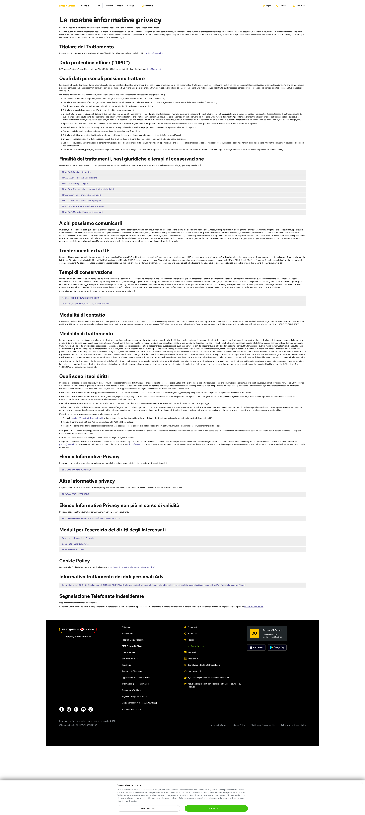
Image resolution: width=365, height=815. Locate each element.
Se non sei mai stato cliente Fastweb (78, 538)
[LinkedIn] (76, 709)
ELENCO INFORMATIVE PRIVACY (76, 470)
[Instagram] (69, 709)
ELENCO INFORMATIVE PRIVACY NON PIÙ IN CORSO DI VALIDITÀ (91, 518)
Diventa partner (128, 652)
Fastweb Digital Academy (133, 640)
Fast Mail (192, 652)
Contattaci (192, 627)
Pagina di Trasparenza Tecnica (135, 696)
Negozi (191, 640)
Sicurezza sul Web (130, 659)
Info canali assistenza (131, 709)
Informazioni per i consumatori (135, 684)
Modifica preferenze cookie (262, 725)
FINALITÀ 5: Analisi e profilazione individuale (81, 195)
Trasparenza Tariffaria (131, 690)
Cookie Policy (239, 725)
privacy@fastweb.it (154, 53)
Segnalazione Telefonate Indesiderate (204, 665)
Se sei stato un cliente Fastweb (75, 544)
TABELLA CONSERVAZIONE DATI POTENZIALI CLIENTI (86, 304)
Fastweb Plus (127, 633)
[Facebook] (61, 709)
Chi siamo (126, 627)
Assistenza (192, 633)
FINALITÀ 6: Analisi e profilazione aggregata (81, 200)
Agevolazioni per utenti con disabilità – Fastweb (208, 677)
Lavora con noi (194, 671)
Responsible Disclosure (132, 671)
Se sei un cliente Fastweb (73, 549)
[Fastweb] (69, 5)
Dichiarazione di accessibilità (293, 725)
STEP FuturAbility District (132, 646)
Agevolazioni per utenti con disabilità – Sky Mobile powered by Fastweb (214, 685)
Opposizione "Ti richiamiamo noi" (136, 677)
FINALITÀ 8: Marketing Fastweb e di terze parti (82, 212)
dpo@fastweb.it (154, 69)
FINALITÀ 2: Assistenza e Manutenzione (79, 178)
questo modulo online (253, 607)
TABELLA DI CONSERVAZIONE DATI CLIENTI (81, 298)
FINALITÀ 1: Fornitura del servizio (76, 172)
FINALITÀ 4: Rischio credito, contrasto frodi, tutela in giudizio (88, 189)
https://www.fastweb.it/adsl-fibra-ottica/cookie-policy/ (131, 567)
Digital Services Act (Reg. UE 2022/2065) (139, 703)
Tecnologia (126, 665)
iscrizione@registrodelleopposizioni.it (87, 418)
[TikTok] (90, 709)
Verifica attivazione (196, 646)
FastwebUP (193, 659)
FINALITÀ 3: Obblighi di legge (75, 183)
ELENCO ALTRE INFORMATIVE (75, 494)
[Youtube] (83, 709)
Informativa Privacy (219, 725)
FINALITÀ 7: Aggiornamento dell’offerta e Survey (83, 206)
